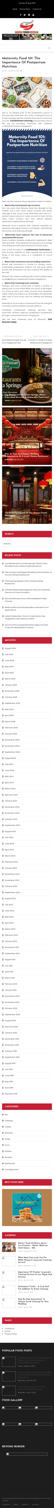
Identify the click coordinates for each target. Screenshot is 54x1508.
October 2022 (11, 886)
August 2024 (10, 758)
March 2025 (10, 721)
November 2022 (12, 880)
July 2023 (9, 837)
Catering (9, 1120)
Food (7, 1145)
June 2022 (9, 910)
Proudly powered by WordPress (14, 1498)
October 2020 (11, 1008)
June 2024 (9, 770)
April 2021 (9, 971)
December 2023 (12, 807)
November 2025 (12, 691)
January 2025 (11, 733)
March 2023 (10, 856)
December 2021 (12, 947)
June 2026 (9, 660)
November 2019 (12, 1045)
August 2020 (10, 1020)
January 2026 (11, 685)
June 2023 (9, 843)
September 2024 (12, 752)
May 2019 (9, 1081)
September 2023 (12, 825)
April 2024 (9, 782)
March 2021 (10, 978)
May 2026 (9, 666)
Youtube (35, 1504)
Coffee (8, 1127)
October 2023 (11, 819)
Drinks (7, 1139)
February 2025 (11, 727)
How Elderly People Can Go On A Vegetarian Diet (14, 341)
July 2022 (9, 904)
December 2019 (12, 1039)
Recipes (8, 1157)
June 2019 (9, 1075)
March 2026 (10, 678)
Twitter (15, 1504)
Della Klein (9, 460)
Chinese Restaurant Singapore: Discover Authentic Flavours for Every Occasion (27, 591)
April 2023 (9, 849)
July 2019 (9, 1069)
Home (15, 9)
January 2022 (11, 941)
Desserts (9, 1133)
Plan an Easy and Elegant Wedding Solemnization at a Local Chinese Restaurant (28, 573)
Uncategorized (11, 1169)
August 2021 (10, 959)
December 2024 (12, 740)
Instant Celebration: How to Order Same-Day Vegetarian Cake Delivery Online (25, 617)
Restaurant (10, 1163)
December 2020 (12, 996)
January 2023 (11, 868)
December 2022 (12, 874)
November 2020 (12, 1002)
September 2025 (12, 703)
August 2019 (10, 1063)
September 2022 (12, 892)
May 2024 (9, 776)
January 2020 (11, 1032)
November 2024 (12, 746)
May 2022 (9, 917)
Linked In (25, 1504)
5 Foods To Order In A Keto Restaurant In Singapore (40, 341)
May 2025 (9, 709)
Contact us (37, 9)
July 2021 (9, 965)
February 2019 (11, 1093)
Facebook (6, 1504)
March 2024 (10, 788)
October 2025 (11, 697)
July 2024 (9, 764)
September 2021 (12, 953)
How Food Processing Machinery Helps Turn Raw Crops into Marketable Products (26, 626)
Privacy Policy (25, 9)
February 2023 (11, 862)
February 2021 (11, 984)
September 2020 (12, 1014)
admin (4, 71)
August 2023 (10, 831)
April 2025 (9, 715)
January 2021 (10, 990)
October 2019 (11, 1051)
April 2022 (9, 923)
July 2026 (9, 654)
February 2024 (11, 794)
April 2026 (9, 672)
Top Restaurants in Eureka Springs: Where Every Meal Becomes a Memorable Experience (26, 564)
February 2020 (11, 1026)
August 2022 (10, 898)
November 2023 (12, 813)
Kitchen (8, 1151)
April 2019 (9, 1087)
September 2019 (12, 1057)
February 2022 (11, 935)
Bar (6, 1114)
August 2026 (10, 648)
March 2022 (10, 929)
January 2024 (11, 801)
